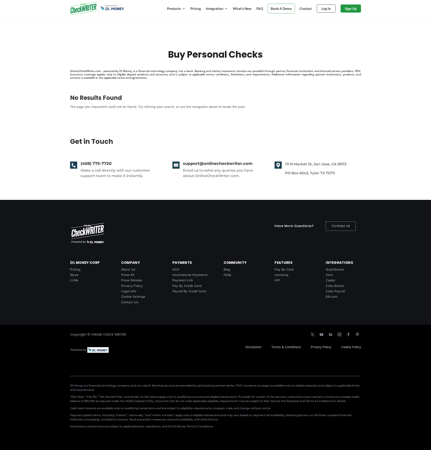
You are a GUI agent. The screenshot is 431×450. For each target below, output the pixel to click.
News (74, 275)
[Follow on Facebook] (348, 334)
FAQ (259, 9)
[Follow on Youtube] (321, 334)
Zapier (330, 280)
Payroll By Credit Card (189, 291)
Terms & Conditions (286, 347)
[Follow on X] (312, 334)
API (277, 280)
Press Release (132, 280)
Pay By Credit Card (186, 286)
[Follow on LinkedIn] (330, 334)
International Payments (190, 275)
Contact (305, 9)
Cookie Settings (133, 296)
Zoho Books (335, 286)
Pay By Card (284, 269)
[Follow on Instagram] (339, 334)
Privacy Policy (132, 286)
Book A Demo (281, 9)
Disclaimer (254, 347)
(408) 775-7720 (96, 163)
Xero (329, 275)
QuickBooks (335, 269)
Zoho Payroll (335, 291)
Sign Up (350, 9)
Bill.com (331, 296)
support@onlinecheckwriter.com (218, 163)
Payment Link (182, 280)
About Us (128, 269)
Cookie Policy (351, 347)
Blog (227, 269)
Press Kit (128, 275)
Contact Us (341, 226)
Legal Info (128, 291)
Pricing (195, 9)
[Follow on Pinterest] (357, 334)
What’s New (242, 9)
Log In (326, 9)
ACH (175, 269)
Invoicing (281, 275)
